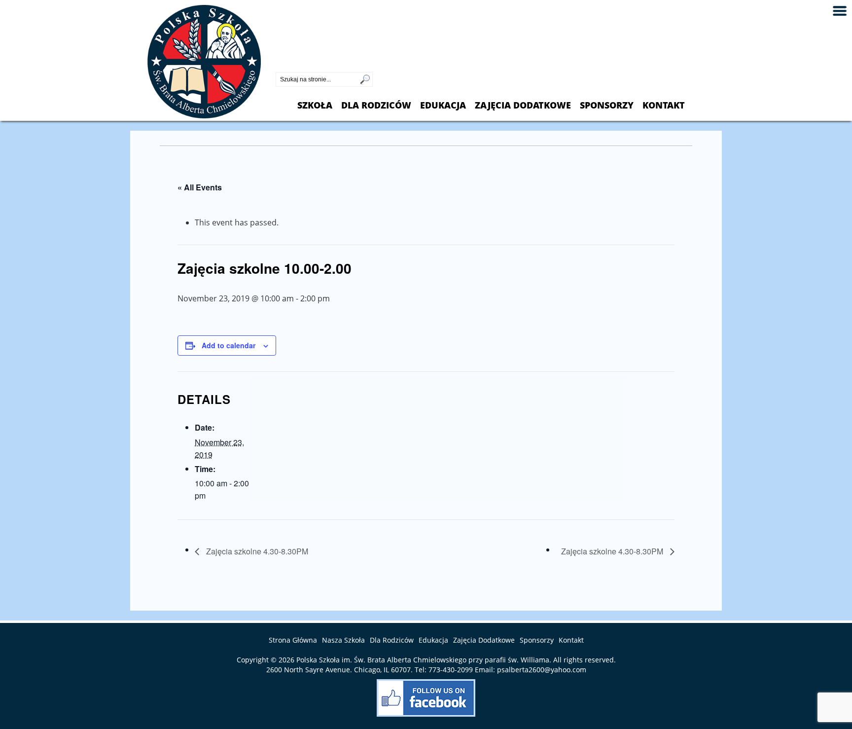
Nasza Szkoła (343, 640)
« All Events (200, 187)
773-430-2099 (300, 63)
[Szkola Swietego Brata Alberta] (204, 115)
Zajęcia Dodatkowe (523, 105)
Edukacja (443, 105)
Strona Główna (293, 640)
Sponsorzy (607, 105)
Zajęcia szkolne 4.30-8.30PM (256, 551)
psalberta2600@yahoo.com (541, 669)
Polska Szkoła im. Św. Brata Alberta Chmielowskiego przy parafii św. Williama (422, 659)
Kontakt (663, 105)
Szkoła (314, 105)
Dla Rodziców (376, 105)
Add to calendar (228, 345)
